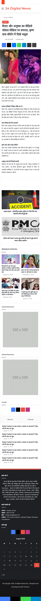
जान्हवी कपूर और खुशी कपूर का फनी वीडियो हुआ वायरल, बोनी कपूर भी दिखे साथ (29, 294)
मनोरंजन (11, 17)
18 (9, 561)
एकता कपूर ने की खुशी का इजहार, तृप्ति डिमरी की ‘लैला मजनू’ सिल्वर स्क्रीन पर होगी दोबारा (10, 292)
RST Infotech (25, 587)
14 (26, 556)
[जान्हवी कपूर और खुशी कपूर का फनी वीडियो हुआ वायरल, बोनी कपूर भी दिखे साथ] (30, 284)
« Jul (3, 575)
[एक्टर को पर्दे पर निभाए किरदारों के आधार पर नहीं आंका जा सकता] (30, 261)
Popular (31, 419)
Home (5, 17)
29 (31, 565)
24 (4, 565)
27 (20, 565)
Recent (10, 419)
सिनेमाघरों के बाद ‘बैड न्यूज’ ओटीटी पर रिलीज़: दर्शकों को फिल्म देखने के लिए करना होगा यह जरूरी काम (10, 269)
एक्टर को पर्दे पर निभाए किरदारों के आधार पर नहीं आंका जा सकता (30, 271)
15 (31, 556)
